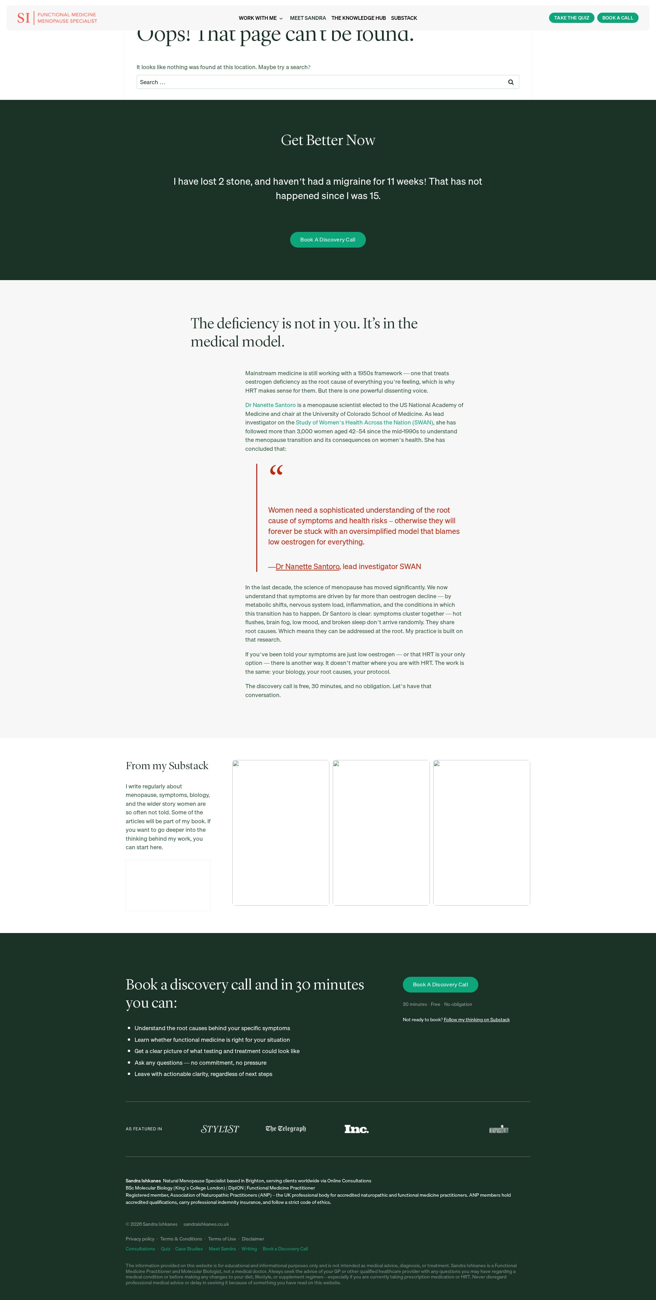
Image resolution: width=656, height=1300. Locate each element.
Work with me (258, 18)
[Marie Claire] (430, 1129)
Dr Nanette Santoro (270, 404)
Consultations (141, 1248)
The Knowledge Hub (358, 18)
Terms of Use (222, 1239)
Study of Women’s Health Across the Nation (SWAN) (364, 422)
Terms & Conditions (181, 1239)
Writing (249, 1248)
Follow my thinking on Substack (477, 1019)
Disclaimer (253, 1239)
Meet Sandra (308, 18)
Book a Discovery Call (285, 1248)
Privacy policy (140, 1239)
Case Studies (189, 1248)
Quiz (165, 1248)
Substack (404, 18)
